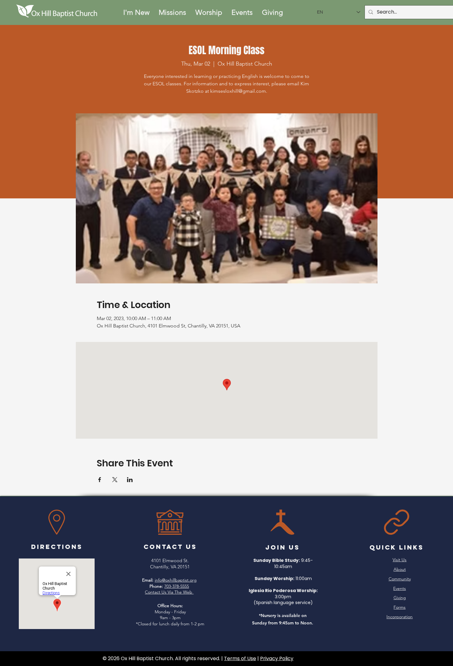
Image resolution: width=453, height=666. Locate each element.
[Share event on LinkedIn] (130, 479)
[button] (136, 12)
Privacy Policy (276, 658)
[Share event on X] (115, 479)
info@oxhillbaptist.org (176, 580)
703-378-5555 (176, 586)
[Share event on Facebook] (100, 479)
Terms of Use (240, 658)
